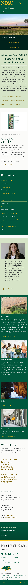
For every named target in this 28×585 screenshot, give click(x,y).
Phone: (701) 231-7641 (6, 533)
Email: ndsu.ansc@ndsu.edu (8, 530)
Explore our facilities (7, 336)
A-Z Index (3, 557)
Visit (12, 582)
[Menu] (14, 11)
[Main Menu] (25, 3)
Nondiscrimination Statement (19, 575)
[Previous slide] (3, 289)
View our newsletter (7, 436)
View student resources (8, 378)
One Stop (16, 560)
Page (5, 535)
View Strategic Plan (7, 165)
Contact (17, 533)
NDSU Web (4, 577)
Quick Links (16, 562)
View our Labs (5, 405)
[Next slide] (8, 289)
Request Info (21, 582)
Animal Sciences (8, 527)
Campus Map (4, 560)
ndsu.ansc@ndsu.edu (11, 517)
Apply (4, 582)
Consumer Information (6, 562)
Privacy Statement (6, 575)
